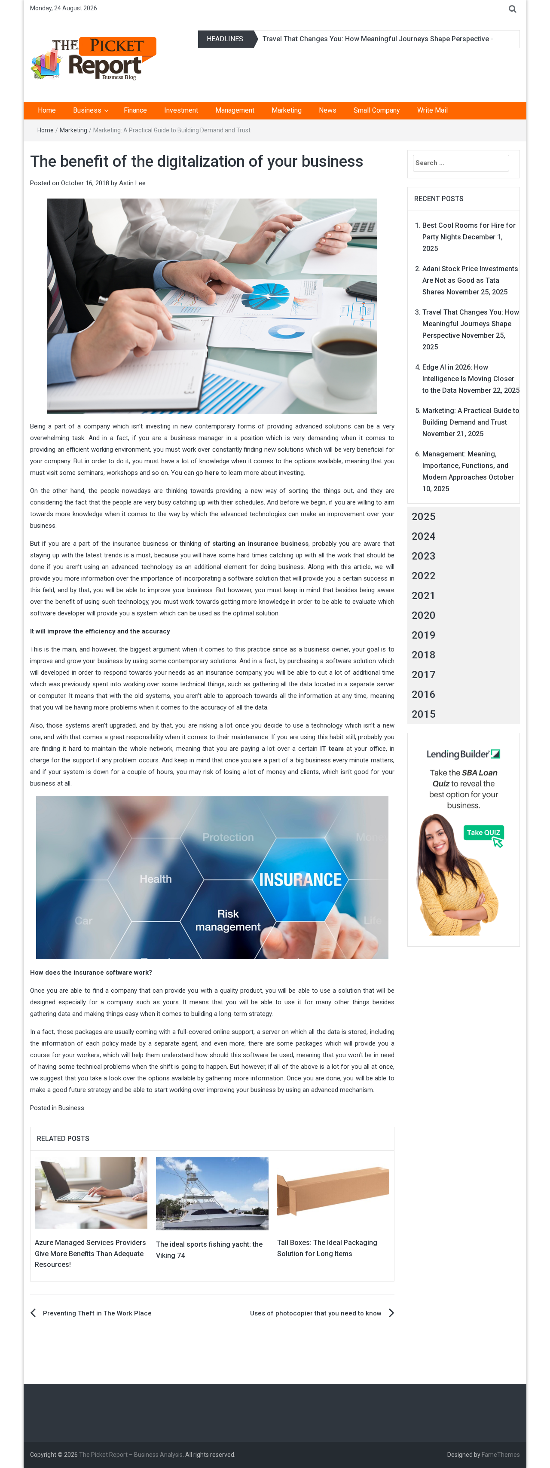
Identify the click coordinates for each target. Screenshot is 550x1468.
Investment (181, 110)
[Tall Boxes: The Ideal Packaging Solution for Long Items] (333, 1192)
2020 (424, 615)
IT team (332, 748)
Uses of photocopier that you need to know (316, 1313)
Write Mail (432, 110)
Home (47, 110)
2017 (424, 675)
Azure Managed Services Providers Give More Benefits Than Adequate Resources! (90, 1254)
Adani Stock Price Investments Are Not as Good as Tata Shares (470, 280)
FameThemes (501, 1454)
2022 (424, 576)
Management (234, 110)
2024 (424, 536)
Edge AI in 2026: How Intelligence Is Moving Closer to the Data (468, 379)
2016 (424, 694)
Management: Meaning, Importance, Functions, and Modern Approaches (465, 465)
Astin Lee (132, 183)
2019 (424, 635)
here (212, 473)
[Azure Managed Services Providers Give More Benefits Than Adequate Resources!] (91, 1192)
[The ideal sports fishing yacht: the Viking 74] (212, 1193)
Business (87, 110)
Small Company (377, 110)
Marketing (287, 110)
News (327, 110)
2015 (424, 714)
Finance (135, 110)
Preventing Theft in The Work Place (97, 1313)
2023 (424, 556)
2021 (424, 596)
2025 (424, 517)
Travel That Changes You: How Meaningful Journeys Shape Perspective (376, 39)
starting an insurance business (260, 543)
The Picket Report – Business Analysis (131, 1454)
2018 (424, 655)
